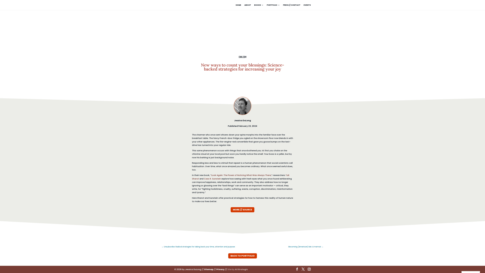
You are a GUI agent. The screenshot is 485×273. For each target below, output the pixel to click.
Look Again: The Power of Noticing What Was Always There (241, 175)
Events (307, 5)
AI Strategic (241, 269)
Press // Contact (291, 5)
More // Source (242, 209)
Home (238, 5)
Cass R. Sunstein (212, 178)
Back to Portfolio (243, 255)
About (247, 5)
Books (257, 5)
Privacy (220, 269)
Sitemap (208, 269)
